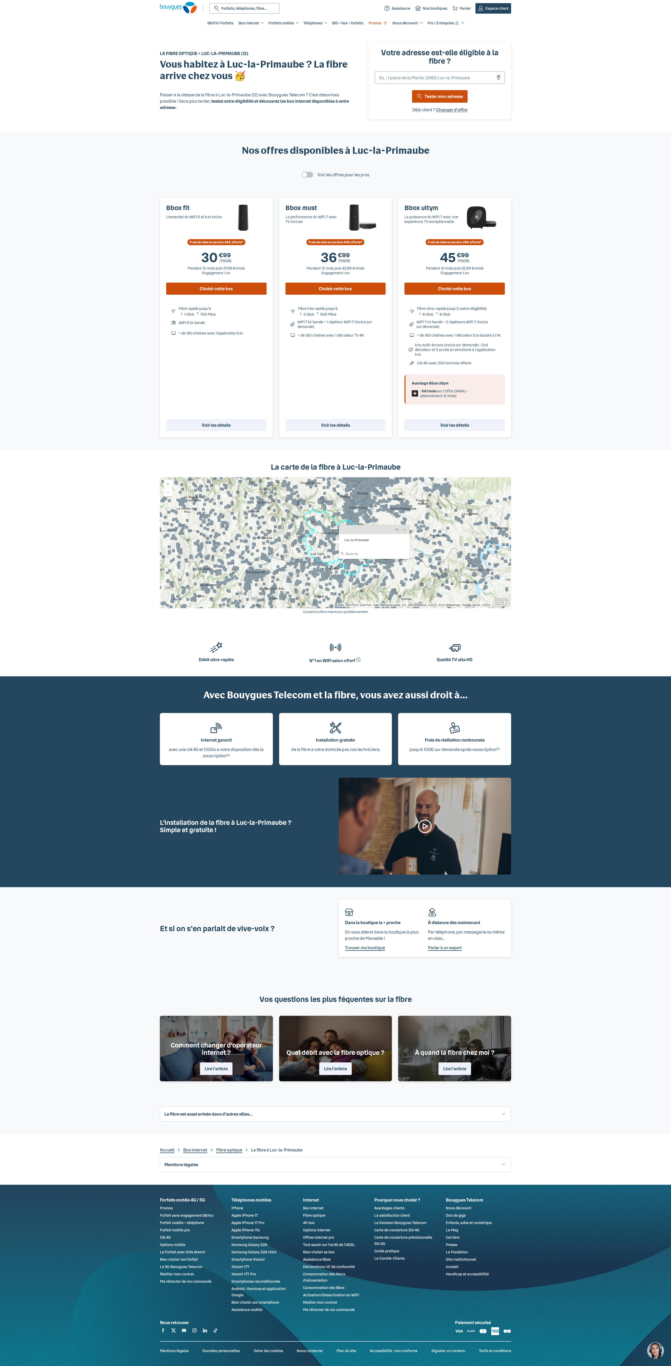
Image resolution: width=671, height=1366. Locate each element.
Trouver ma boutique (365, 947)
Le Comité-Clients (389, 1258)
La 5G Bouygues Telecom (181, 1266)
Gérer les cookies (268, 1350)
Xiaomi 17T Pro (243, 1274)
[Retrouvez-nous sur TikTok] (215, 1331)
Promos (375, 23)
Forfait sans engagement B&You (187, 1215)
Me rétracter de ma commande (186, 1281)
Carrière (452, 1237)
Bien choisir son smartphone (255, 1302)
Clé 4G (165, 1237)
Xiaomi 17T (240, 1266)
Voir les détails (216, 425)
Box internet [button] (249, 23)
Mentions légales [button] (181, 1164)
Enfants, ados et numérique (469, 1222)
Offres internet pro (318, 1237)
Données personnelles (221, 1350)
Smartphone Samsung (250, 1237)
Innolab (452, 1266)
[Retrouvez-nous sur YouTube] (184, 1331)
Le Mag (452, 1230)
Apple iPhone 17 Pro (247, 1222)
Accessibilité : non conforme (394, 1350)
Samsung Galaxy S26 (249, 1244)
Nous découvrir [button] (405, 23)
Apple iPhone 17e (245, 1230)
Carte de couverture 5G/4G (396, 1230)
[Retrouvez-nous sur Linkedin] (205, 1331)
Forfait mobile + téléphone (182, 1222)
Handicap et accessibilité (467, 1274)
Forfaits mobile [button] (281, 23)
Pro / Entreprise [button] (441, 23)
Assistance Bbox (317, 1259)
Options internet (316, 1230)
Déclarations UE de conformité (329, 1266)
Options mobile (172, 1244)
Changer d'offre (451, 109)
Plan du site (346, 1350)
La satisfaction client (392, 1215)
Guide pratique (386, 1251)
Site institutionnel (461, 1259)
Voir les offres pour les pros (343, 174)
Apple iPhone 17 (244, 1215)
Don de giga (456, 1215)
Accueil (167, 1149)
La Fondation (457, 1252)
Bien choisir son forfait (179, 1259)
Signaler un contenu (448, 1350)
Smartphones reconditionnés (255, 1281)
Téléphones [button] (313, 23)
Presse (451, 1244)
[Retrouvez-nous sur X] (173, 1331)
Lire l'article (216, 1068)
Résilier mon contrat (177, 1274)
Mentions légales (174, 1350)
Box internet (195, 1149)
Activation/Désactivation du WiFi (331, 1295)
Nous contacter (310, 1350)
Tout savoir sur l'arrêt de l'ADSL (329, 1244)
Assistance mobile (246, 1309)
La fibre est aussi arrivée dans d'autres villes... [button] (208, 1113)
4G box (309, 1222)
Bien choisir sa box (318, 1252)
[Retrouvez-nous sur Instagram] (194, 1331)
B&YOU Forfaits (220, 23)
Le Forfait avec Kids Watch (182, 1252)
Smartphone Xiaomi (248, 1259)
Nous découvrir (459, 1208)
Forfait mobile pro (175, 1230)
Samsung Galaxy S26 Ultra (254, 1252)
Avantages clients (389, 1208)
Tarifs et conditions (495, 1350)
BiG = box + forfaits (347, 23)
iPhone (237, 1208)
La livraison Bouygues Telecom (400, 1222)
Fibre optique (229, 1149)
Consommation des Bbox (323, 1287)
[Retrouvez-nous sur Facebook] (163, 1331)
